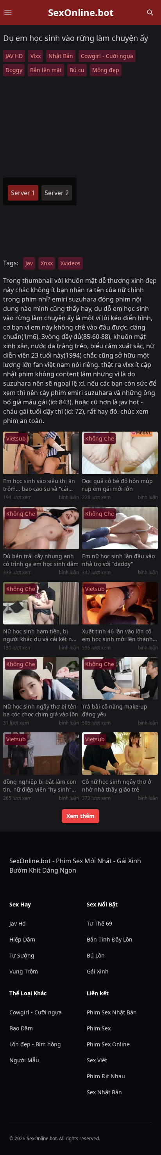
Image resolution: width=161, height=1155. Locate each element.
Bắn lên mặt (46, 70)
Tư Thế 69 (99, 923)
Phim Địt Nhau (106, 1076)
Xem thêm (80, 816)
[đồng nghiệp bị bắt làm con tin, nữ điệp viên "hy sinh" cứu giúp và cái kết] (41, 753)
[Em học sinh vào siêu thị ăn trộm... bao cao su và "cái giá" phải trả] (41, 453)
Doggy (13, 70)
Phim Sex (99, 1028)
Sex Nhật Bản (104, 1092)
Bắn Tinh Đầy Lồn (109, 939)
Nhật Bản (60, 56)
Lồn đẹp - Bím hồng (35, 1044)
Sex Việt (97, 1060)
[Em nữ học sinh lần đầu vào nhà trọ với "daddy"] (120, 528)
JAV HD (14, 56)
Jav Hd (17, 923)
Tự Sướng (21, 955)
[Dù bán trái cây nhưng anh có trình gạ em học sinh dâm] (41, 528)
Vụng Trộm (23, 971)
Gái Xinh (98, 971)
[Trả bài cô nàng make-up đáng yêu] (120, 678)
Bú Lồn (96, 955)
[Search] (150, 12)
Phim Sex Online (108, 1044)
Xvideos (70, 263)
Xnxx (47, 263)
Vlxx (35, 56)
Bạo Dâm (21, 1028)
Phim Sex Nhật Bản (112, 1012)
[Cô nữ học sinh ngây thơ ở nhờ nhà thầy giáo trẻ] (120, 753)
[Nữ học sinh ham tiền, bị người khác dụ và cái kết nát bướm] (41, 603)
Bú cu (77, 70)
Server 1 (23, 193)
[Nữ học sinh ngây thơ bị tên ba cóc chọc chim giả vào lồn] (41, 678)
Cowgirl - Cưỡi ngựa (107, 56)
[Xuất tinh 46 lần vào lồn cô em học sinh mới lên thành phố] (120, 603)
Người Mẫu (24, 1060)
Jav (29, 263)
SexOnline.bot (80, 12)
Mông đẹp (105, 70)
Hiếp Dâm (22, 939)
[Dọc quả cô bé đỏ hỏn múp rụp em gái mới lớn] (120, 453)
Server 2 (57, 193)
